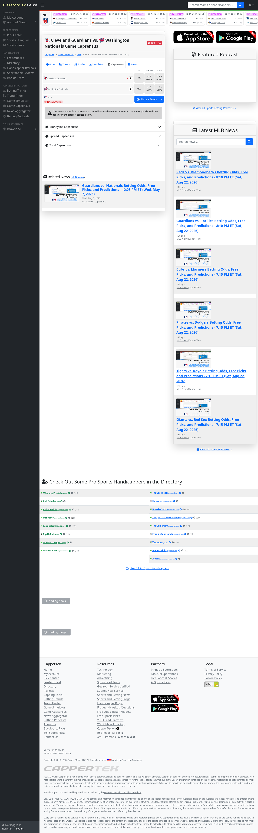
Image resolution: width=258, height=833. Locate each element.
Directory (13, 63)
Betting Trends (17, 90)
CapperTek (49, 54)
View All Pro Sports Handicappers (149, 568)
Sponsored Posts (108, 682)
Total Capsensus (60, 145)
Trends (66, 64)
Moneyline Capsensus (63, 127)
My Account (15, 17)
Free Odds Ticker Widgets (114, 712)
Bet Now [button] (156, 43)
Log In (20, 828)
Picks (52, 64)
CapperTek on (106, 728)
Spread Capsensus (61, 136)
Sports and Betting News (113, 695)
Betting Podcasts (18, 116)
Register (7, 828)
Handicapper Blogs (110, 703)
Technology (105, 670)
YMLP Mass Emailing (110, 724)
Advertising (104, 678)
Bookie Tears (15, 78)
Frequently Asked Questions (116, 707)
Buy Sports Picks (55, 728)
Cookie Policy (213, 678)
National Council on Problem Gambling (123, 792)
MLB (79, 54)
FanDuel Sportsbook (164, 674)
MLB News (77, 177)
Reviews (49, 691)
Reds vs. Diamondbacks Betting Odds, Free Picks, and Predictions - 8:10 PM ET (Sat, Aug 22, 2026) (212, 177)
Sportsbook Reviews (20, 73)
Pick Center (14, 35)
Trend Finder (15, 96)
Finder (81, 64)
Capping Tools (53, 695)
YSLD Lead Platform (110, 720)
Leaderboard (15, 58)
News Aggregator (19, 111)
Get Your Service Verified (113, 686)
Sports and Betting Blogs (113, 699)
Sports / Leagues (18, 40)
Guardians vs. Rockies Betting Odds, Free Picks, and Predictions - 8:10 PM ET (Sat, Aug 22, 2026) (210, 225)
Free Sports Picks (108, 716)
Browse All (14, 129)
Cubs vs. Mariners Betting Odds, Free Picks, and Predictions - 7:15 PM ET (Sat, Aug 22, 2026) (209, 274)
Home (48, 670)
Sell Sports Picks (54, 733)
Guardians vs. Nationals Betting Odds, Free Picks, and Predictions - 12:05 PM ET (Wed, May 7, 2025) (121, 189)
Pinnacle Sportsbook (164, 670)
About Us (50, 724)
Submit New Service (110, 691)
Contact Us (51, 737)
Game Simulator (18, 101)
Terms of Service (215, 670)
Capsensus (117, 64)
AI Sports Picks (161, 682)
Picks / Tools (149, 99)
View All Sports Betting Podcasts (215, 108)
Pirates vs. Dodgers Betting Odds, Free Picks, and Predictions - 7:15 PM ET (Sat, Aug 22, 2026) (209, 327)
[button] (251, 4)
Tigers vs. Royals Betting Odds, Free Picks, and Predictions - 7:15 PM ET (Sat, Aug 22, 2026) (211, 375)
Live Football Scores (164, 678)
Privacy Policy (213, 674)
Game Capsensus (18, 106)
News (134, 64)
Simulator (98, 64)
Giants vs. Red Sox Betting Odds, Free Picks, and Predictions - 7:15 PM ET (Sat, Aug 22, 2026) (209, 424)
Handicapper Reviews (21, 68)
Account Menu (17, 22)
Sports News (15, 45)
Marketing (104, 674)
